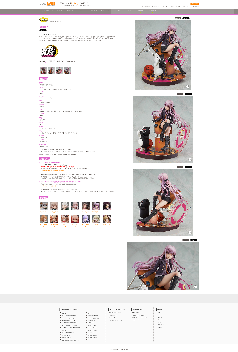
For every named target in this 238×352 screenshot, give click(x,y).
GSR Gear (112, 317)
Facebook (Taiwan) (92, 332)
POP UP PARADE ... (65, 211)
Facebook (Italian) (92, 340)
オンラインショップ (159, 6)
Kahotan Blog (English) (93, 315)
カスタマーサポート (185, 6)
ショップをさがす (172, 6)
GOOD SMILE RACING (115, 312)
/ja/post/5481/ (43, 63)
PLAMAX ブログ (137, 320)
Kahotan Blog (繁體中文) (93, 318)
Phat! (159, 315)
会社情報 (64, 313)
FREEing (160, 317)
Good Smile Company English (68, 318)
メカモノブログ (91, 320)
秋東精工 (160, 327)
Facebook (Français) (92, 330)
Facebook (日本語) (92, 325)
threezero (160, 319)
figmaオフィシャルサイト (139, 315)
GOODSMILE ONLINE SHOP (68, 320)
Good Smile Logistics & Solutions (69, 325)
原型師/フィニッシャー (67, 335)
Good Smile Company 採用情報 (69, 315)
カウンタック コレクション (116, 320)
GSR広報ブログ (114, 315)
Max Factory (136, 312)
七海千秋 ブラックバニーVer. (86, 211)
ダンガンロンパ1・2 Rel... (43, 211)
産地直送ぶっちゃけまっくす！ (140, 317)
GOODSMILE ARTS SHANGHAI (69, 322)
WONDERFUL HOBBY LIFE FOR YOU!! (71, 327)
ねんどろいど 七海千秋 (54, 211)
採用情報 (196, 6)
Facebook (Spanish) (92, 337)
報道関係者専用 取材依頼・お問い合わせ (71, 340)
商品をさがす (147, 6)
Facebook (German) (92, 335)
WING (159, 322)
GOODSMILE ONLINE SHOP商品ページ (53, 170)
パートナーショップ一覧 (49, 186)
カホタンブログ (91, 313)
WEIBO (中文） (91, 322)
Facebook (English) (92, 327)
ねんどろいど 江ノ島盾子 (75, 225)
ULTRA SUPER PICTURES (68, 332)
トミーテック (161, 324)
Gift (159, 312)
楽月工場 (64, 330)
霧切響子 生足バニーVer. (96, 211)
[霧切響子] (163, 89)
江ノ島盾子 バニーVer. (65, 225)
